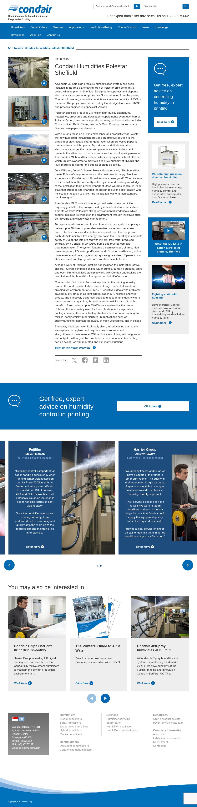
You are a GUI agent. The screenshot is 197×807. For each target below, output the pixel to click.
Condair (30, 8)
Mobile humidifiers (71, 734)
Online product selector (167, 718)
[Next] (105, 698)
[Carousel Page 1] (97, 566)
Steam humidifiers (71, 718)
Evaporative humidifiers (74, 726)
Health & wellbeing (100, 27)
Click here (163, 121)
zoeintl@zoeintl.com (29, 748)
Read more (159, 202)
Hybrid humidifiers (71, 730)
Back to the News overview (73, 347)
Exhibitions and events (166, 738)
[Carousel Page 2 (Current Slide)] (101, 566)
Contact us (53, 34)
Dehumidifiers (38, 27)
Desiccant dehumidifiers (74, 745)
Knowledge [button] (161, 27)
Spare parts (113, 722)
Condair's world (127, 27)
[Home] (9, 48)
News (145, 27)
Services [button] (58, 27)
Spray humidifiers (70, 722)
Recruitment (160, 741)
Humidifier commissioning (122, 730)
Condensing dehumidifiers (76, 749)
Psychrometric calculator (168, 722)
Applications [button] (76, 27)
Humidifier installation (119, 726)
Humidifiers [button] (18, 27)
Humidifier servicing (118, 718)
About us (35, 34)
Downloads (17, 34)
